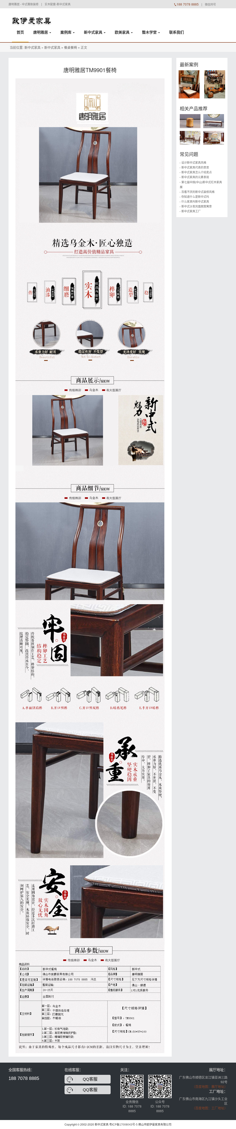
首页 (20, 32)
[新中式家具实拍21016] (189, 77)
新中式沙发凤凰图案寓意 (196, 206)
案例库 (66, 32)
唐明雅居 (41, 32)
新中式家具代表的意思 (195, 167)
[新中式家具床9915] (213, 137)
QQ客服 (90, 1079)
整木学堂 (150, 32)
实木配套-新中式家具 (58, 4)
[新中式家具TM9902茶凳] (190, 121)
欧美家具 (122, 32)
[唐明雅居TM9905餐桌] (190, 137)
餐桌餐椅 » (72, 47)
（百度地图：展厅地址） (209, 1086)
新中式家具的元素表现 (195, 177)
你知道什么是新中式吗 (195, 196)
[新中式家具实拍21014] (214, 77)
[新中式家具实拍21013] (189, 91)
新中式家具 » (53, 47)
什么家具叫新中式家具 (195, 201)
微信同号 (210, 4)
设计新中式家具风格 (193, 162)
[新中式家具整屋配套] (32, 17)
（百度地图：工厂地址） (209, 1108)
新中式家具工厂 (191, 211)
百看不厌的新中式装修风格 (198, 192)
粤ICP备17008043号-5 (123, 1124)
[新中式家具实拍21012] (214, 91)
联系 (176, 32)
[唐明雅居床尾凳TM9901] (213, 121)
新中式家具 (93, 32)
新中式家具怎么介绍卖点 (196, 172)
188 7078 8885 (24, 1078)
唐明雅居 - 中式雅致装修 (23, 4)
